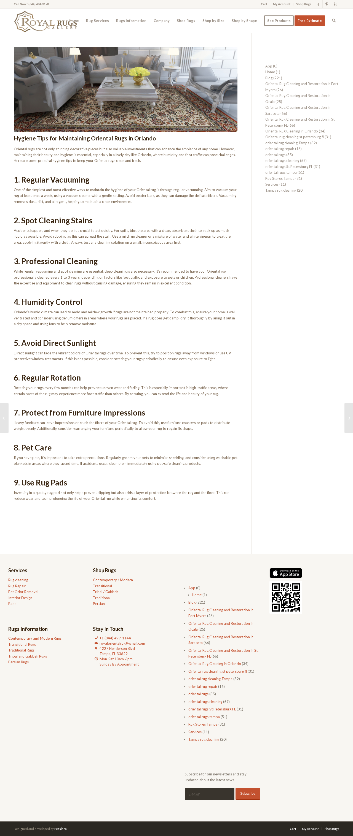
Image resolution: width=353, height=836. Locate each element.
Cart (264, 4)
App (268, 66)
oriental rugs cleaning (282, 160)
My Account (281, 4)
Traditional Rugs (21, 650)
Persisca (60, 828)
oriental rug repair (279, 148)
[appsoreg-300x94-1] (285, 573)
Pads (12, 603)
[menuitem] (264, 4)
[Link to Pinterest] (327, 4)
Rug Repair (17, 586)
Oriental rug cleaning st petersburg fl (294, 137)
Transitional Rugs (22, 644)
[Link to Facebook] (318, 4)
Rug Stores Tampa (280, 178)
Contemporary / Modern (113, 580)
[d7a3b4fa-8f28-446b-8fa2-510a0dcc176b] (47, 21)
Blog (268, 78)
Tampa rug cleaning (280, 190)
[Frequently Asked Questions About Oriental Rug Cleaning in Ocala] (4, 418)
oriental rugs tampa (281, 172)
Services (272, 184)
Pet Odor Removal (23, 592)
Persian (99, 603)
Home (270, 72)
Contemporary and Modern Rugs (34, 638)
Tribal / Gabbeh (105, 592)
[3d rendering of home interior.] (125, 89)
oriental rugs (275, 155)
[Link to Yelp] (335, 4)
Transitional (102, 586)
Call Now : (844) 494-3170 (31, 4)
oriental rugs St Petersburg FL (289, 166)
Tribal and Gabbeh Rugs (27, 656)
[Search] (333, 21)
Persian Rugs (18, 662)
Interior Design (20, 598)
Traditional (102, 598)
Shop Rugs (303, 4)
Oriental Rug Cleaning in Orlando (291, 131)
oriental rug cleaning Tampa (287, 143)
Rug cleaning (18, 580)
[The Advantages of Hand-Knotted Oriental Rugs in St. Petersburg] (348, 418)
